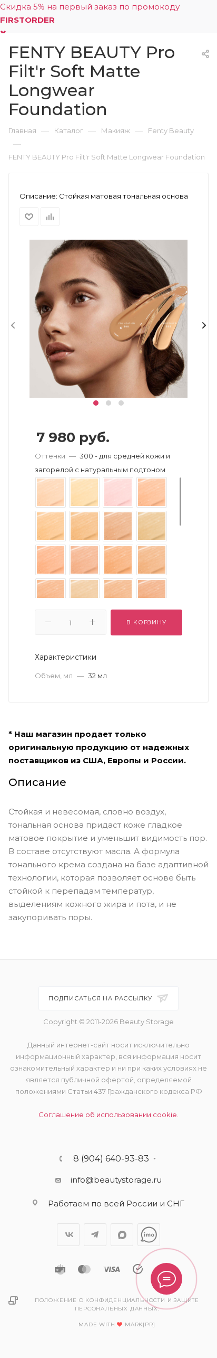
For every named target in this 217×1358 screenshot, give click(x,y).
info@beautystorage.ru (116, 1180)
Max (122, 1234)
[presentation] (12, 325)
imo (148, 1234)
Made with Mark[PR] (116, 1324)
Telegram (95, 1234)
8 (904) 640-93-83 (111, 1159)
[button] (96, 403)
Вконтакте (68, 1234)
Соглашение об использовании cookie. (108, 1114)
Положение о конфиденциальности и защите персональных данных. (117, 1304)
